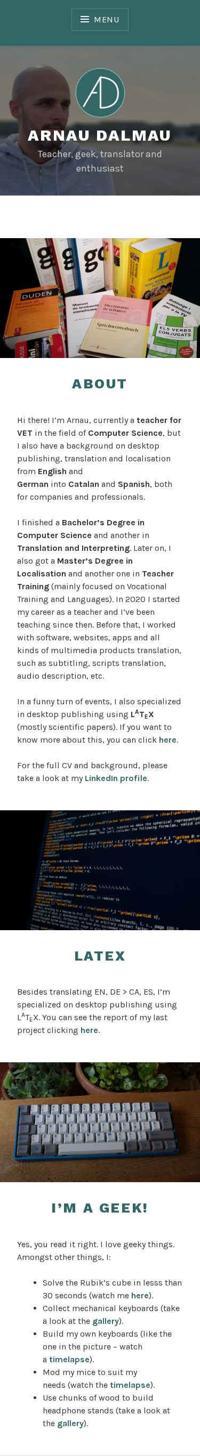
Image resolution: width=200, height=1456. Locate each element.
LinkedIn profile (116, 778)
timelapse (69, 1359)
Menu (106, 19)
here (168, 740)
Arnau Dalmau (100, 135)
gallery (105, 1321)
